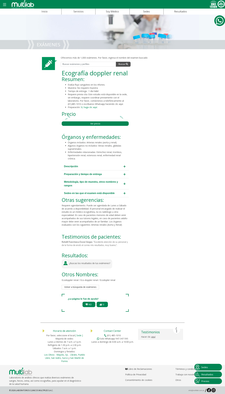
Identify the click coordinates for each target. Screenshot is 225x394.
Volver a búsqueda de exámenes (80, 287)
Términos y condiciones (187, 368)
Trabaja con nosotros (186, 374)
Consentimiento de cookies (138, 380)
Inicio (44, 11)
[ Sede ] (79, 335)
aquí (121, 104)
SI (103, 304)
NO (90, 304)
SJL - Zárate (71, 354)
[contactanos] (219, 20)
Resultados (180, 11)
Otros (178, 380)
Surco (65, 357)
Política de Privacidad (135, 374)
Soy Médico (112, 11)
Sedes (146, 11)
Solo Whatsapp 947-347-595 (113, 338)
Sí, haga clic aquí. (89, 107)
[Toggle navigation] (4, 5)
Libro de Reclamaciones (140, 368)
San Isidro (56, 357)
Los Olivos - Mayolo (54, 354)
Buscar (122, 64)
